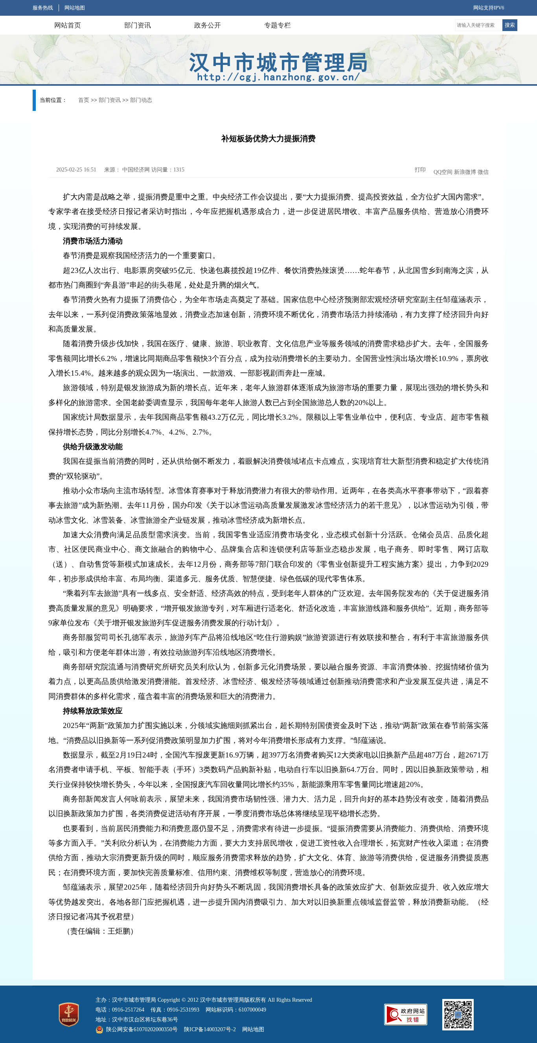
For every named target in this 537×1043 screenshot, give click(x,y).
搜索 (510, 25)
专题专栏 (277, 25)
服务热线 (43, 8)
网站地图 (74, 8)
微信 (483, 172)
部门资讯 (137, 25)
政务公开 (207, 25)
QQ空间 (443, 172)
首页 (83, 100)
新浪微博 (465, 172)
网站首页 (67, 25)
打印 (419, 170)
